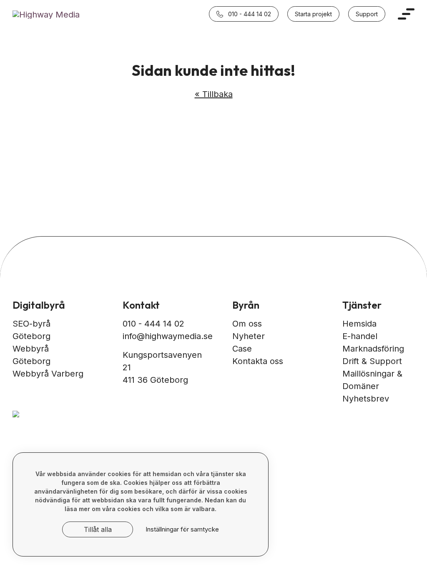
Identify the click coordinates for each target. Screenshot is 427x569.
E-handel (359, 336)
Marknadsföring (373, 349)
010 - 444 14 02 (248, 13)
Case (242, 349)
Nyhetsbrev (365, 399)
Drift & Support (372, 361)
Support (367, 13)
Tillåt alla (98, 529)
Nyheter (248, 336)
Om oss (247, 324)
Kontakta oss (257, 361)
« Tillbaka (214, 94)
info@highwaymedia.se (168, 336)
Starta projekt (313, 13)
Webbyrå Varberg (48, 374)
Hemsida (359, 324)
